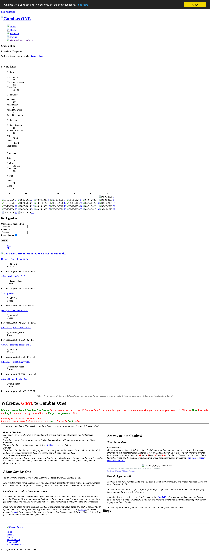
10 (32, 203)
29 (114, 209)
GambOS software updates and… (16, 345)
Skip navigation (8, 12)
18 (49, 206)
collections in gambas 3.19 (13, 276)
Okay (195, 4)
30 (16, 212)
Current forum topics (53, 253)
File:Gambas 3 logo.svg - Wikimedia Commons (120, 471)
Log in (10, 537)
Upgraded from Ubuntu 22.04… (15, 259)
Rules (9, 532)
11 (48, 203)
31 (32, 212)
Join (9, 245)
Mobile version (13, 539)
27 (81, 209)
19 (65, 206)
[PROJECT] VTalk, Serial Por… (16, 327)
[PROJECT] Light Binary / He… (16, 362)
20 (81, 206)
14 (97, 203)
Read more (82, 4)
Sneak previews (8, 293)
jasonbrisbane (37, 56)
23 (16, 209)
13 (81, 203)
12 (65, 203)
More (9, 248)
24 (32, 209)
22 (114, 206)
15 (114, 203)
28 (97, 209)
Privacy (10, 534)
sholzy (14, 512)
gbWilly (49, 445)
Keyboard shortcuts (15, 544)
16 (16, 206)
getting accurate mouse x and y (15, 310)
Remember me (7, 235)
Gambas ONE (13, 542)
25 (49, 209)
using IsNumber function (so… (15, 379)
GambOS (162, 497)
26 (65, 209)
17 (32, 206)
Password (5, 229)
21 (97, 206)
